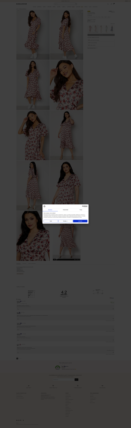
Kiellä (51, 221)
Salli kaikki (80, 221)
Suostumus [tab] (50, 209)
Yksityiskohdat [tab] (65, 209)
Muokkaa (65, 221)
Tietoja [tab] (81, 209)
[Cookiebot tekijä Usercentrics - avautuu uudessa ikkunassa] (82, 206)
